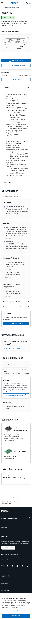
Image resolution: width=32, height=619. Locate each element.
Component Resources (12, 307)
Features (6, 87)
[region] (16, 606)
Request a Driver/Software (12, 348)
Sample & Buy (16, 79)
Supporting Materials (11, 302)
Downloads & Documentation (15, 395)
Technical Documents (11, 197)
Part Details (7, 182)
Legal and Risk (5, 576)
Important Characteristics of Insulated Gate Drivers (15, 273)
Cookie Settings (16, 610)
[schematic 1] (16, 44)
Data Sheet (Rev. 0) (17, 60)
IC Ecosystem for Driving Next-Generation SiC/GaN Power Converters (16, 264)
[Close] (30, 596)
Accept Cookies (16, 615)
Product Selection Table (17, 65)
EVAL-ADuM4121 (20, 451)
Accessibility (5, 583)
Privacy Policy (5, 590)
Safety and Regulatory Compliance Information (14, 292)
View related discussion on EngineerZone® (10, 502)
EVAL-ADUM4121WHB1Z (20, 429)
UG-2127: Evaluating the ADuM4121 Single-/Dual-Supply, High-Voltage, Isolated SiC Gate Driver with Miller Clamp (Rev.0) (16, 245)
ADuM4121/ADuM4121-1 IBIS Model (15, 408)
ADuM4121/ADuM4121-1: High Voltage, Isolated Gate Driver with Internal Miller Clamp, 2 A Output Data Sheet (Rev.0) (17, 210)
